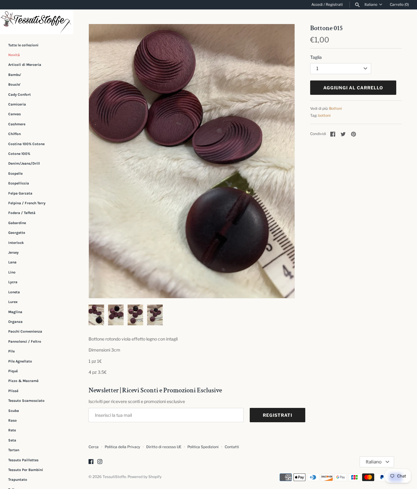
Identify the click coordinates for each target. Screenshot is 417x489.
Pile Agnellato (20, 361)
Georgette (16, 232)
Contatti (232, 447)
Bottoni (335, 108)
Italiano (370, 4)
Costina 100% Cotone (26, 144)
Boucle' (14, 84)
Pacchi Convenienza (25, 331)
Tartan (13, 450)
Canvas (14, 114)
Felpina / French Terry (26, 203)
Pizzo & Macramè (23, 381)
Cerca (94, 447)
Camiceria (17, 104)
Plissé (13, 391)
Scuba (13, 411)
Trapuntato (17, 479)
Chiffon (14, 134)
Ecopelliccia (18, 183)
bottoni (324, 115)
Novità (14, 55)
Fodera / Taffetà (21, 213)
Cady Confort (19, 94)
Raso (12, 420)
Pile (11, 351)
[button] (281, 161)
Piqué (13, 371)
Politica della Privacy (122, 447)
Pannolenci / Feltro (24, 341)
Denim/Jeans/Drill (24, 163)
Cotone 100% (19, 154)
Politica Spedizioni (203, 447)
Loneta (14, 292)
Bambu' (14, 75)
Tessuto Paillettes (23, 460)
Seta (12, 440)
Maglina (15, 312)
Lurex (13, 302)
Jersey (13, 252)
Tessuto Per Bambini (25, 470)
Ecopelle (15, 173)
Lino (12, 272)
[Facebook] (91, 462)
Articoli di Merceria (24, 64)
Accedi (317, 4)
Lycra (12, 282)
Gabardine (17, 223)
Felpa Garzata (20, 193)
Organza (15, 321)
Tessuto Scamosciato (26, 400)
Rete (12, 430)
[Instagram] (99, 462)
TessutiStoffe (114, 477)
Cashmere (16, 124)
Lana (12, 262)
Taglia (316, 57)
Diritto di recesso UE (163, 447)
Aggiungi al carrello (353, 87)
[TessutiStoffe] (36, 21)
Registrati (334, 4)
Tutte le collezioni (23, 45)
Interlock (16, 243)
